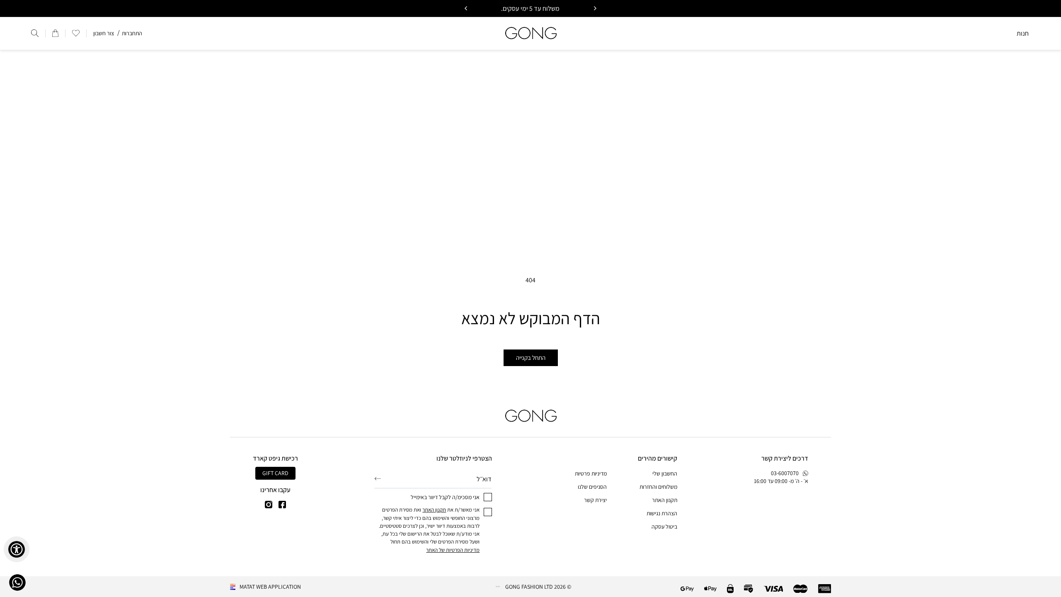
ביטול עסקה (664, 526)
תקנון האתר (664, 500)
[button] (76, 33)
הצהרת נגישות (662, 513)
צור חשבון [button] (103, 33)
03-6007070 (785, 473)
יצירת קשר (595, 500)
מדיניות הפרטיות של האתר (453, 549)
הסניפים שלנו (592, 486)
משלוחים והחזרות (658, 486)
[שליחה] (378, 478)
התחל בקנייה (530, 358)
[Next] (466, 8)
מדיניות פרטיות (591, 473)
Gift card (275, 473)
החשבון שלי (664, 473)
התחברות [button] (132, 33)
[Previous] (595, 8)
